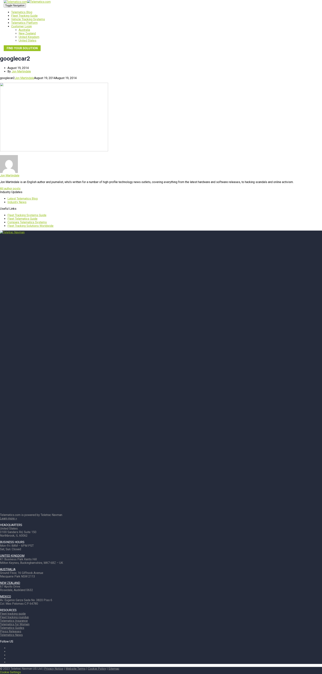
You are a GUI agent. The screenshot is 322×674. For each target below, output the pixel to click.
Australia (24, 30)
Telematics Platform (24, 23)
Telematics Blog (21, 12)
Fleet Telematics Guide (22, 219)
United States (27, 40)
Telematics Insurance (14, 621)
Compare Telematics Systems (27, 222)
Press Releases (10, 631)
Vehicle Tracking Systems (28, 19)
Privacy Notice (53, 668)
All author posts (10, 188)
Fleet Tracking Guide (24, 16)
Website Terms (76, 668)
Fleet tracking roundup (14, 617)
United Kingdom (29, 37)
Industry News (16, 202)
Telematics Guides (12, 628)
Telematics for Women (14, 624)
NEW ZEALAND (10, 583)
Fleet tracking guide (13, 613)
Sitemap (113, 668)
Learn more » (8, 518)
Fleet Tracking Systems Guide (26, 215)
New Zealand (27, 33)
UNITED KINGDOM (12, 556)
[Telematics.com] (27, 2)
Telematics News (11, 635)
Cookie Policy (97, 668)
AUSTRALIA (7, 569)
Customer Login (21, 26)
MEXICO (5, 596)
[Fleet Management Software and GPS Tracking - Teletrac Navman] (161, 232)
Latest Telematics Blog (22, 198)
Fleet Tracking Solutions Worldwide (30, 226)
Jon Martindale (21, 71)
